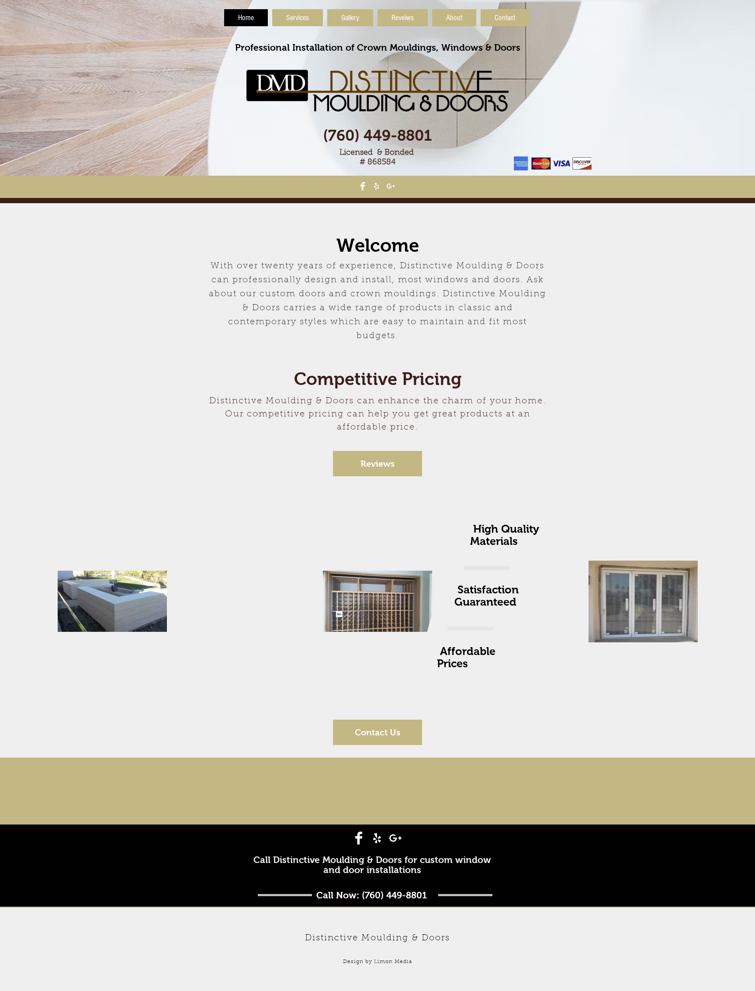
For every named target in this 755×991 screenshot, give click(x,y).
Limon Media (393, 961)
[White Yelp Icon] (376, 186)
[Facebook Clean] (362, 186)
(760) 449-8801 (377, 135)
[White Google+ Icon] (390, 186)
